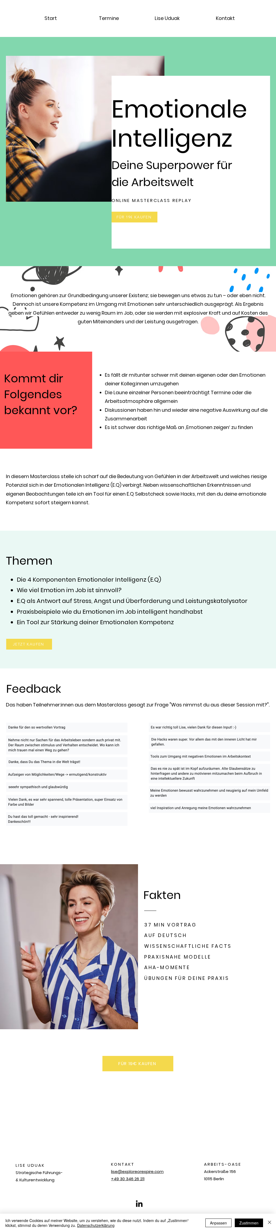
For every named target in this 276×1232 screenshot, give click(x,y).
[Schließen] (269, 1223)
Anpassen (218, 1223)
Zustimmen (248, 1223)
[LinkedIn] (139, 1203)
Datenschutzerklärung (96, 1225)
